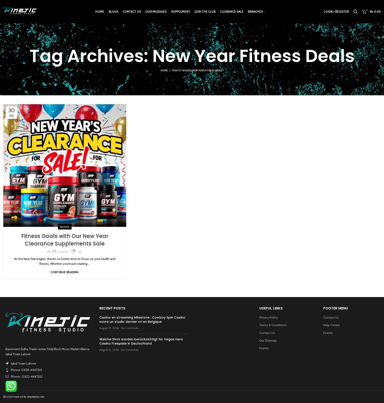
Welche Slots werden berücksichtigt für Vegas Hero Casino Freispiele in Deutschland (141, 341)
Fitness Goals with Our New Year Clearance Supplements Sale (64, 239)
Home (164, 70)
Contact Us (267, 333)
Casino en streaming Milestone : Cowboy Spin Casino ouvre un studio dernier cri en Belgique (142, 319)
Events (264, 348)
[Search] (355, 11)
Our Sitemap (268, 341)
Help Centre (331, 325)
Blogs (64, 226)
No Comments (129, 328)
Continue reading (65, 272)
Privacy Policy (268, 317)
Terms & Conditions (273, 325)
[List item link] (48, 369)
